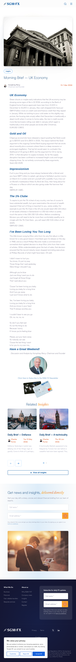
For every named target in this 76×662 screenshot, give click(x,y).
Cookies (38, 637)
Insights (8, 71)
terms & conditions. (13, 524)
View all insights (39, 472)
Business (7, 592)
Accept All (39, 654)
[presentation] (11, 463)
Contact (24, 602)
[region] (26, 647)
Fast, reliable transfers (11, 598)
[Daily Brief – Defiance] (22, 419)
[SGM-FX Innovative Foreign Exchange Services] (12, 4)
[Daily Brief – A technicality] (53, 419)
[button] (43, 463)
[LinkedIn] (58, 630)
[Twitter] (53, 630)
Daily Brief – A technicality (53, 434)
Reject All (26, 654)
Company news (27, 595)
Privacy (34, 630)
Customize (13, 654)
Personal (7, 595)
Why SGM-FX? (27, 592)
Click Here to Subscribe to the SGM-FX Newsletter (38, 378)
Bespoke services (9, 602)
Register (24, 605)
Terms (42, 630)
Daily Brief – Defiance (19, 434)
